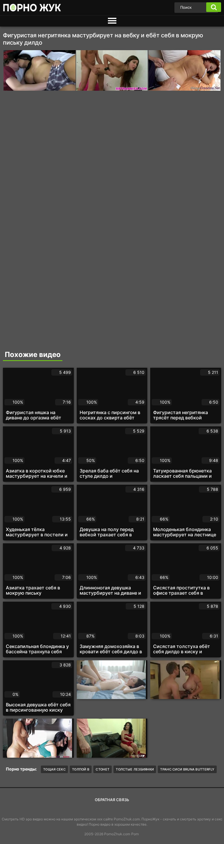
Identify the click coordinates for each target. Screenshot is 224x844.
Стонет (102, 769)
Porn (135, 834)
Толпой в (80, 769)
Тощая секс (54, 769)
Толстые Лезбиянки (135, 769)
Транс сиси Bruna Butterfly (187, 769)
